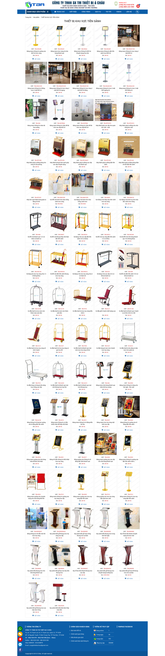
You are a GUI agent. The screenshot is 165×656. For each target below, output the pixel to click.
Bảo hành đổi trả (76, 630)
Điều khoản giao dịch (77, 637)
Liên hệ (129, 12)
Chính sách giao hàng (77, 634)
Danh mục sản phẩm (37, 12)
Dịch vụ (98, 12)
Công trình (86, 12)
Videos (118, 12)
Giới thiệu (73, 12)
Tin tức (108, 12)
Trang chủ (60, 12)
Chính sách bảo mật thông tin (80, 641)
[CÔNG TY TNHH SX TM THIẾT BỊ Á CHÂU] (34, 5)
